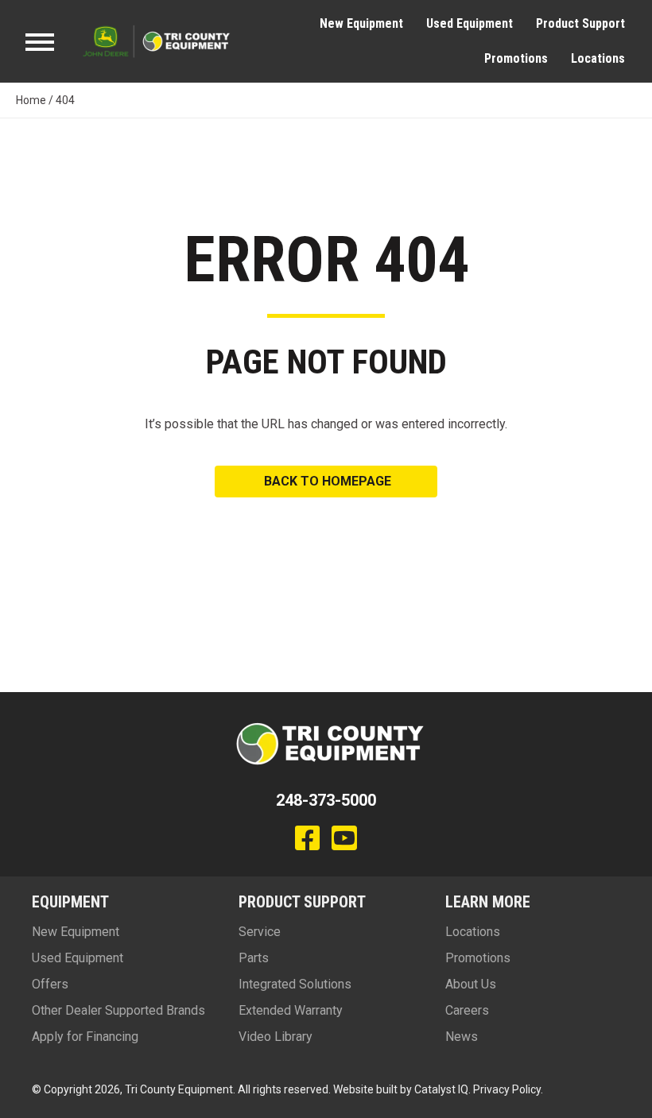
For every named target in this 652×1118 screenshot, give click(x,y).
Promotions (516, 58)
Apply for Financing (85, 1036)
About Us (470, 984)
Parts (254, 957)
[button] (326, 481)
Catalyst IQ (441, 1089)
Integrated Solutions (295, 984)
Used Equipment (469, 23)
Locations (598, 58)
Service (260, 931)
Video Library (275, 1036)
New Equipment (361, 23)
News (461, 1036)
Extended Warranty (291, 1010)
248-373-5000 (326, 800)
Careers (467, 1010)
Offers (50, 984)
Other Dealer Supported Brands (118, 1010)
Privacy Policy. (508, 1089)
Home (31, 100)
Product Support (580, 23)
